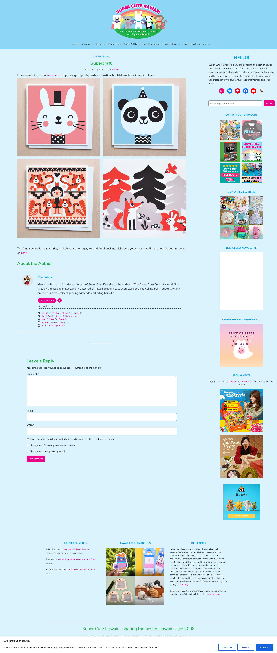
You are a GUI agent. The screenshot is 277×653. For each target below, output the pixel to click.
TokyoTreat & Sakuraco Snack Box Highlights (61, 313)
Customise (227, 647)
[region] (138, 644)
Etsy (24, 253)
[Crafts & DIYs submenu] (139, 44)
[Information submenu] (92, 44)
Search (269, 103)
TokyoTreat (234, 381)
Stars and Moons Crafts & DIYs (55, 322)
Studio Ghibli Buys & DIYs (53, 325)
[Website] (59, 300)
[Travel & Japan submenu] (179, 44)
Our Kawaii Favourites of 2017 (81, 569)
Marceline (114, 69)
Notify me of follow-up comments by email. (53, 445)
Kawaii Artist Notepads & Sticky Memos (59, 316)
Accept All (264, 647)
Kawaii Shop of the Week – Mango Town (77, 559)
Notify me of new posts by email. (47, 451)
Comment (33, 374)
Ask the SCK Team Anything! (77, 549)
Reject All (246, 647)
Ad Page (185, 584)
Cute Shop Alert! (101, 56)
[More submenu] (209, 44)
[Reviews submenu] (106, 44)
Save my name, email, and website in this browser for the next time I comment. (72, 439)
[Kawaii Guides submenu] (199, 44)
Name (31, 410)
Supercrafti (53, 75)
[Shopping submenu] (120, 44)
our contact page (213, 594)
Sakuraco (246, 381)
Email (30, 424)
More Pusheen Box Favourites (54, 319)
